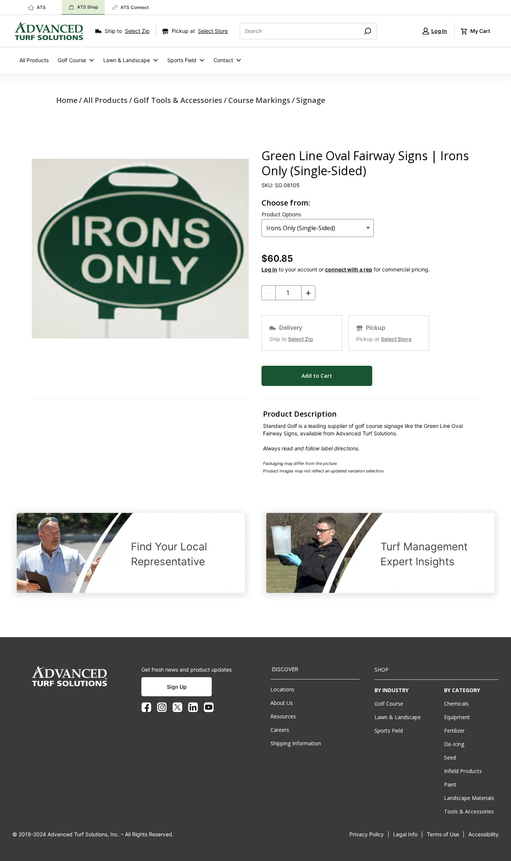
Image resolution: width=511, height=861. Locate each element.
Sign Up (177, 687)
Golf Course (72, 60)
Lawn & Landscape (126, 60)
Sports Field (181, 60)
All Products (34, 60)
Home (66, 100)
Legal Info (405, 834)
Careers (279, 729)
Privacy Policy (366, 834)
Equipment (457, 717)
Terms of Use (443, 834)
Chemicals (456, 703)
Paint (450, 784)
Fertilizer (454, 730)
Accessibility (483, 834)
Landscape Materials (469, 797)
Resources (283, 716)
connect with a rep (348, 269)
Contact (223, 60)
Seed (450, 757)
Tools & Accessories (469, 811)
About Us (281, 702)
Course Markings (259, 100)
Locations (282, 689)
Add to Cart (317, 375)
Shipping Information (295, 743)
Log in (269, 269)
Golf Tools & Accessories (178, 100)
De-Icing (454, 744)
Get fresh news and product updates (186, 669)
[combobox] (296, 31)
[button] (434, 31)
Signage (310, 100)
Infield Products (463, 771)
